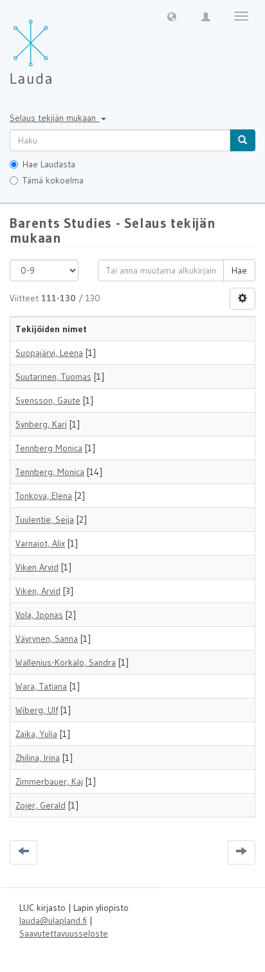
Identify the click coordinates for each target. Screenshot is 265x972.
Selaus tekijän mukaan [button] (55, 118)
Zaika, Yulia (36, 734)
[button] (171, 16)
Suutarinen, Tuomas (53, 376)
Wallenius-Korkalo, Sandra (65, 662)
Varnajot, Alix (40, 543)
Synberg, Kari (41, 424)
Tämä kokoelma (53, 180)
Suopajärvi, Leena (49, 353)
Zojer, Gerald (40, 805)
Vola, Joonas (39, 615)
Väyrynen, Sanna (46, 638)
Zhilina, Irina (37, 757)
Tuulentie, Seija (44, 519)
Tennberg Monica (48, 448)
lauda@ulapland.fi (53, 920)
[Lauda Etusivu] (58, 45)
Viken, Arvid (37, 591)
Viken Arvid (37, 567)
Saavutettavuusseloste (63, 933)
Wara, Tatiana (41, 686)
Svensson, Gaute (47, 400)
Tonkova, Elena (43, 495)
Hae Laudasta (49, 164)
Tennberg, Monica (49, 472)
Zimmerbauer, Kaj (49, 781)
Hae (239, 270)
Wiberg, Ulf (36, 710)
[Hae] (242, 140)
